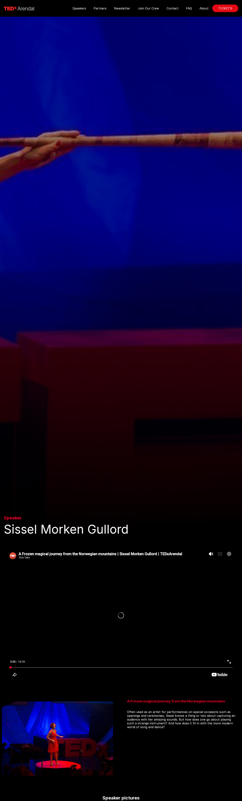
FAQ (189, 8)
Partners (100, 8)
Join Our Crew (148, 8)
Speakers (79, 8)
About (204, 8)
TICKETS (225, 8)
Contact (172, 8)
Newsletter (122, 8)
